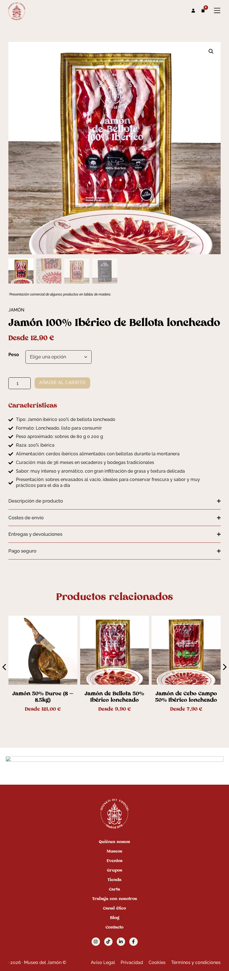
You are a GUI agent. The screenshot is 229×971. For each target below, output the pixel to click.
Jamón (16, 310)
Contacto (114, 927)
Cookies (157, 962)
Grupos (114, 870)
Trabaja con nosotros (114, 898)
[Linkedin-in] (121, 941)
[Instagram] (96, 941)
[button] (211, 51)
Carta (114, 889)
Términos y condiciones (196, 962)
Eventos (115, 860)
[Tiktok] (108, 941)
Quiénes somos (114, 841)
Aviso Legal (103, 962)
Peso (13, 354)
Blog (114, 917)
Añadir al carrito (62, 382)
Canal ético (114, 908)
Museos (114, 851)
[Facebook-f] (133, 941)
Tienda (114, 879)
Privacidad (132, 962)
